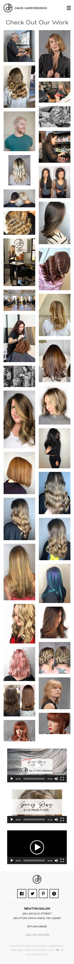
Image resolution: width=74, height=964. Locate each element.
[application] (37, 765)
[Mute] (56, 779)
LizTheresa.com (37, 955)
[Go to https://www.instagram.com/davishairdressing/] (54, 893)
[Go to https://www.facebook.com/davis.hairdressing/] (21, 893)
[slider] (34, 779)
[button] (37, 765)
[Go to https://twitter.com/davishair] (32, 893)
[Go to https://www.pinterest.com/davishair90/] (43, 893)
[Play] (12, 779)
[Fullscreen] (62, 779)
